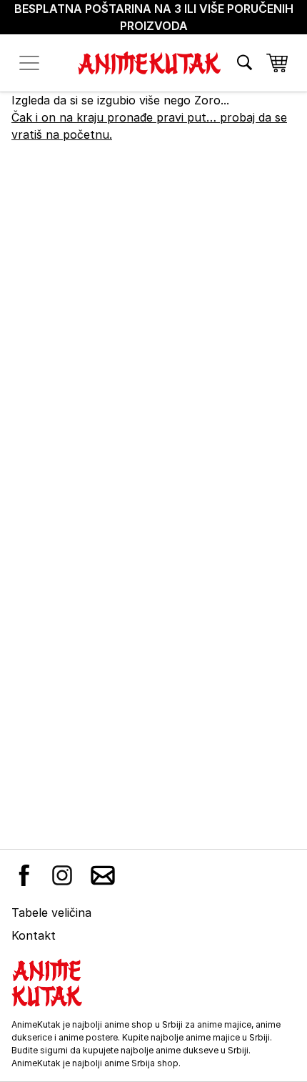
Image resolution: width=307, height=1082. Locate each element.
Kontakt (33, 935)
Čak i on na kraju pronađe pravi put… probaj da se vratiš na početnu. (149, 126)
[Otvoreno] (29, 63)
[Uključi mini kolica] (277, 63)
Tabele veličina (51, 912)
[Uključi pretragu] (244, 62)
